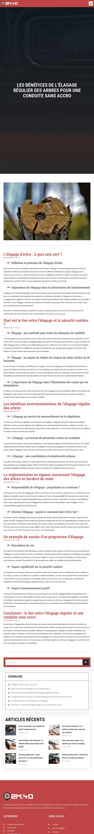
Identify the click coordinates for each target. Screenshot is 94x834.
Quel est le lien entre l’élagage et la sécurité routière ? (31, 689)
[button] (91, 3)
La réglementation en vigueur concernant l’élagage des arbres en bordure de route (41, 697)
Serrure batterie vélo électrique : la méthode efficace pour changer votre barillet (31, 743)
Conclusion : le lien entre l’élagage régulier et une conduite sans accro (36, 705)
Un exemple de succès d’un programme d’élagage (29, 701)
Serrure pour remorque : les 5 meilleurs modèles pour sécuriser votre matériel (73, 729)
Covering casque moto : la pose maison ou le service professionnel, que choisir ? (30, 758)
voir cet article (60, 314)
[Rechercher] (86, 662)
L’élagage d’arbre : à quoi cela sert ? (24, 684)
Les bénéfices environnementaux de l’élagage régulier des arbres (35, 693)
